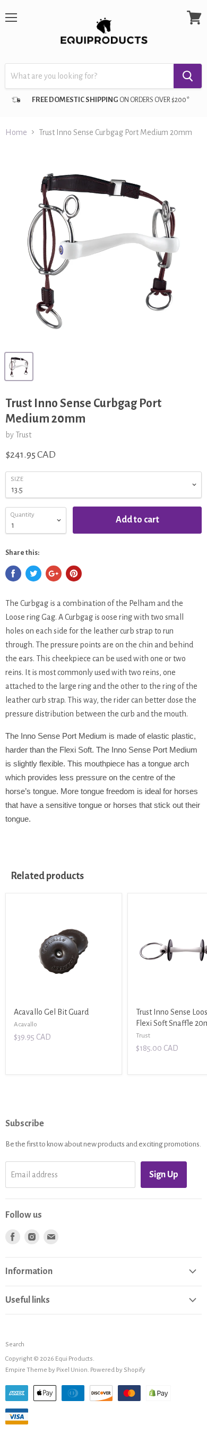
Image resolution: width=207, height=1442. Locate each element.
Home (16, 132)
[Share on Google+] (54, 573)
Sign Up (163, 1174)
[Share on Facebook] (13, 573)
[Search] (188, 76)
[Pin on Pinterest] (74, 573)
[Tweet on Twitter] (33, 573)
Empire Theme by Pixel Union (46, 1370)
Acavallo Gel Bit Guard (51, 1012)
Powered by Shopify (117, 1370)
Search (14, 1344)
